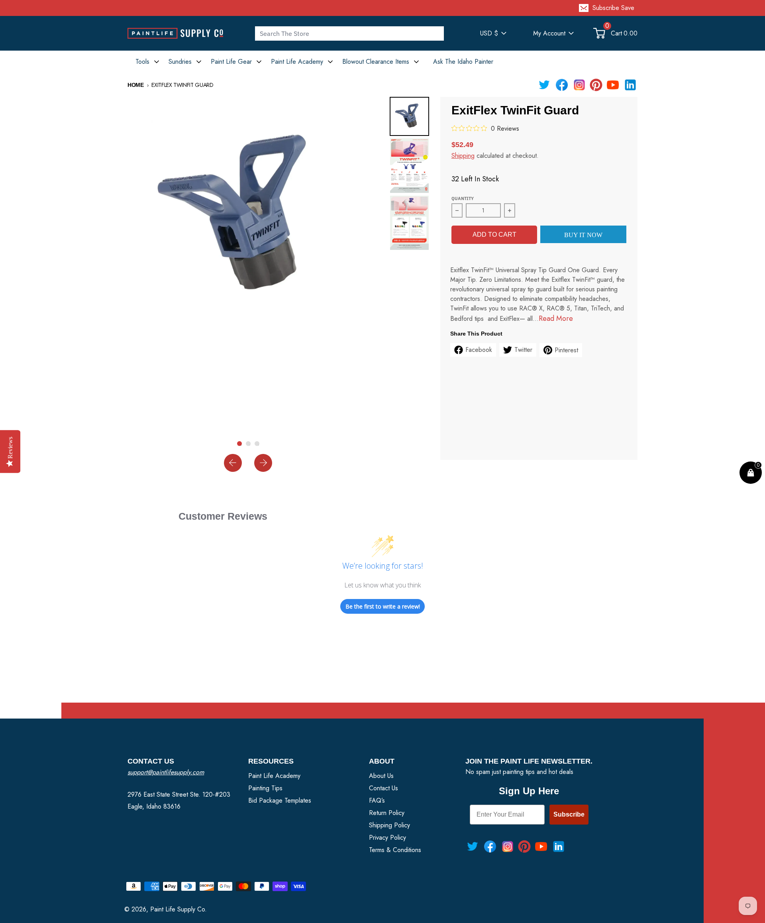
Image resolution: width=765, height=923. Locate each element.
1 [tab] (241, 445)
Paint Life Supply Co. (178, 909)
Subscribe (569, 814)
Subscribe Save (613, 7)
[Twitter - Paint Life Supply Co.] (544, 85)
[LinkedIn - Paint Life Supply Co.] (630, 85)
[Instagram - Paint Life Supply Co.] (579, 85)
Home (136, 85)
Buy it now (583, 235)
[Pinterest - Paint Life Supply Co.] (596, 85)
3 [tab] (259, 445)
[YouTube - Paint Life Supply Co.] (613, 85)
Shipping (463, 155)
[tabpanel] (248, 217)
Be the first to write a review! (382, 606)
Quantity (462, 198)
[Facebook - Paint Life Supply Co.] (562, 85)
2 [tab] (250, 445)
